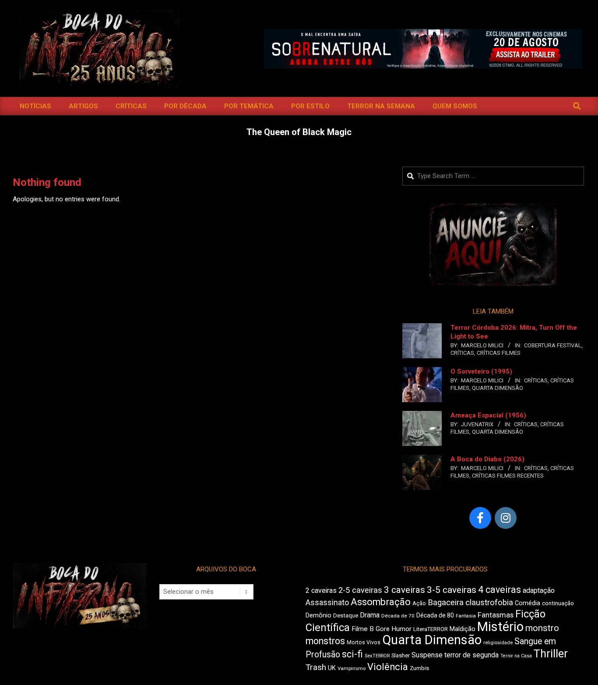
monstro (542, 628)
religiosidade (498, 643)
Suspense (427, 655)
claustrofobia (489, 602)
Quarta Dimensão (497, 388)
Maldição (462, 629)
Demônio (318, 615)
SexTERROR (377, 656)
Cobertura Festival (552, 345)
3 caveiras (404, 590)
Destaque (345, 615)
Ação (419, 603)
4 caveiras (499, 589)
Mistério (500, 626)
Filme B (363, 629)
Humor (401, 629)
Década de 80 (435, 615)
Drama (370, 615)
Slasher (400, 655)
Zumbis (419, 668)
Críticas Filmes (499, 353)
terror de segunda (471, 655)
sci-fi (352, 654)
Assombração (381, 601)
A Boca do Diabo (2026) (487, 459)
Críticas (462, 353)
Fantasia (466, 616)
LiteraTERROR (430, 629)
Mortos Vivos (363, 642)
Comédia (527, 603)
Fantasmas (496, 615)
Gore (383, 629)
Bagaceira (446, 602)
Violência (387, 666)
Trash (316, 667)
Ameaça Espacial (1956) (488, 415)
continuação (558, 603)
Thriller (551, 653)
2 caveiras (321, 590)
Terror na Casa (516, 656)
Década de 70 (398, 616)
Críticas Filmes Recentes (508, 475)
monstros (325, 640)
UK (332, 668)
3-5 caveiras (451, 590)
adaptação (539, 590)
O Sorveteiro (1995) (481, 371)
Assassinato (327, 602)
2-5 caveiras (360, 590)
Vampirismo (352, 668)
